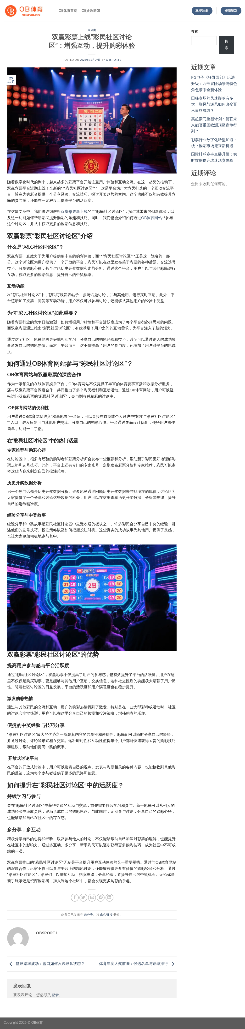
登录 (55, 995)
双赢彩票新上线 (74, 212)
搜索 (194, 31)
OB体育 (37, 1022)
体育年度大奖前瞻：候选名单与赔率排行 (134, 964)
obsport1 (113, 60)
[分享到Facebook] (75, 898)
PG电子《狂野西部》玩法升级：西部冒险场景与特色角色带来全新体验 (214, 84)
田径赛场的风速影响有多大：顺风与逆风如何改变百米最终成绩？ (214, 104)
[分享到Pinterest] (101, 898)
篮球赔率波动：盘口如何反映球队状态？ (50, 964)
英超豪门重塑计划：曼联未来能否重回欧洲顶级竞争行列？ (214, 125)
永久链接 (106, 914)
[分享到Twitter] (83, 898)
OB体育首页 (68, 10)
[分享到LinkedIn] (109, 898)
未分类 (92, 30)
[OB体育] (27, 11)
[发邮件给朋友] (92, 898)
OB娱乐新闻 (91, 10)
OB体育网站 (151, 218)
